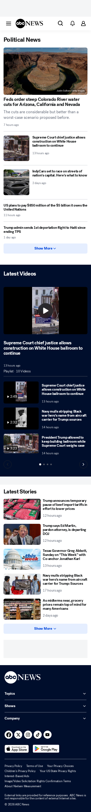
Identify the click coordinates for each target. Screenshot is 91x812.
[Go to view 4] (51, 464)
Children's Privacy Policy (20, 771)
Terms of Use (34, 766)
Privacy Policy (13, 766)
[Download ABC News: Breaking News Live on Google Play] (46, 749)
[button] (8, 23)
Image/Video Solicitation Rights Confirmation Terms (38, 781)
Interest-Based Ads (17, 776)
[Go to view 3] (47, 464)
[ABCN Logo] (29, 23)
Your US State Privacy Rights (58, 771)
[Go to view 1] (40, 464)
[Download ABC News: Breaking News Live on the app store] (17, 749)
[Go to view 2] (44, 464)
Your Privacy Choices (60, 766)
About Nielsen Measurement (23, 786)
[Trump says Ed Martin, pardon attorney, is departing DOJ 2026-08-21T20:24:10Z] (22, 534)
